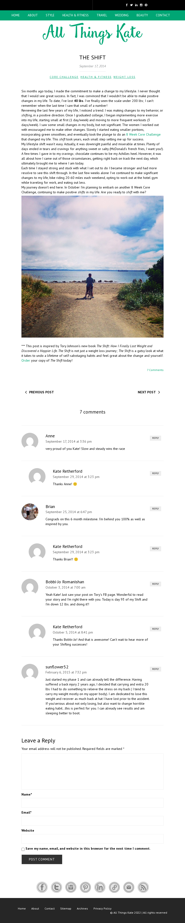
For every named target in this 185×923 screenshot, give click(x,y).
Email (26, 812)
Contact (163, 15)
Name (26, 794)
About (33, 15)
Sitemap (65, 908)
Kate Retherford (67, 471)
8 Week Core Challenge (143, 134)
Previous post (41, 392)
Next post (147, 392)
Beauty (142, 15)
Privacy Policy (102, 908)
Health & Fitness (75, 15)
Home (16, 15)
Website (27, 830)
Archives (82, 908)
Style (50, 15)
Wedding (122, 15)
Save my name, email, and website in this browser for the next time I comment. (88, 848)
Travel (102, 15)
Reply (155, 438)
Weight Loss (124, 77)
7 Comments (155, 370)
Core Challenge (64, 77)
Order (25, 360)
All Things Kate (123, 912)
